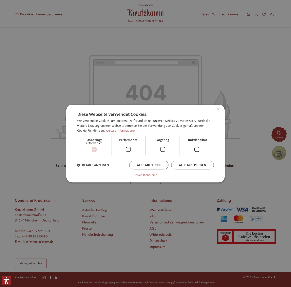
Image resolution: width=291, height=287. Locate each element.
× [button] (218, 109)
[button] (93, 165)
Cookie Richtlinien (145, 175)
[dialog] (145, 143)
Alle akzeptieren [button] (192, 165)
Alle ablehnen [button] (149, 165)
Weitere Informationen (121, 130)
